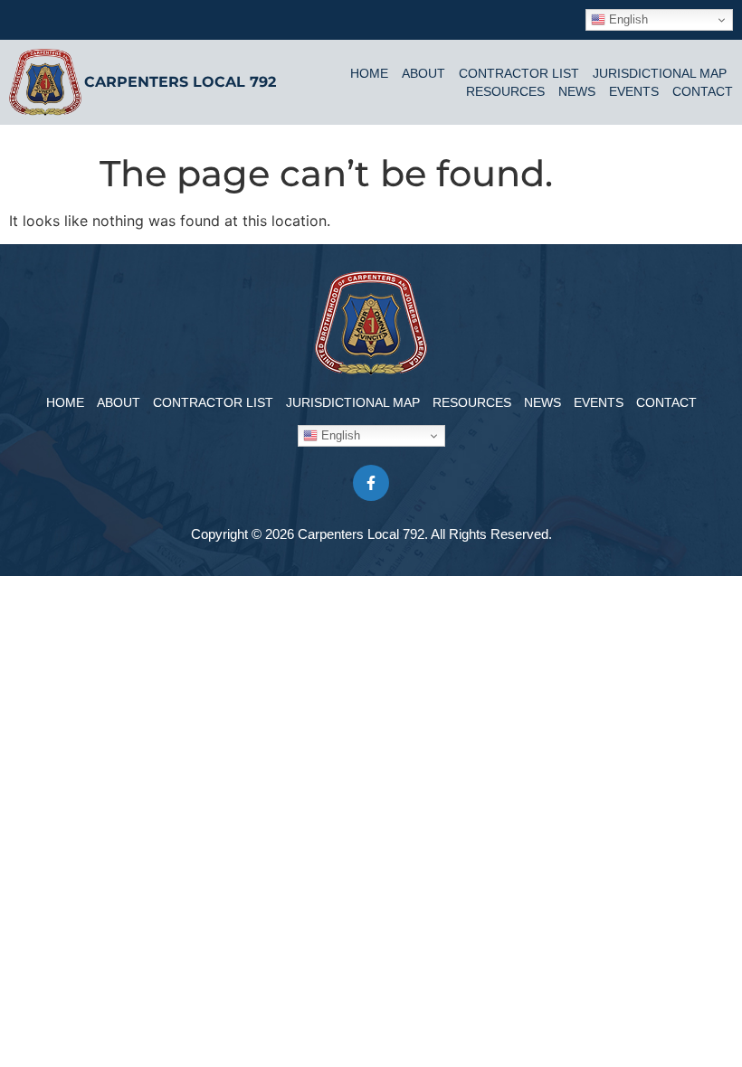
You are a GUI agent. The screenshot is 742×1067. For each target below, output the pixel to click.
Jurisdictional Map (660, 73)
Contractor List (519, 73)
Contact (702, 91)
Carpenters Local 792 (180, 81)
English (626, 19)
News (576, 91)
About (423, 73)
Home (369, 73)
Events (634, 91)
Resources (505, 91)
